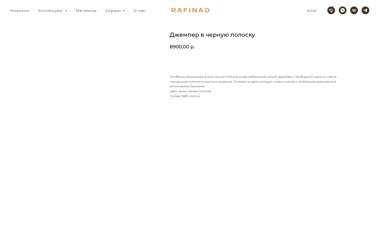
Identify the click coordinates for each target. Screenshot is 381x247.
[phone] (331, 10)
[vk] (354, 10)
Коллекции (51, 10)
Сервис (113, 10)
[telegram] (365, 10)
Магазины (86, 10)
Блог (312, 10)
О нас (139, 10)
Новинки (20, 10)
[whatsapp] (343, 10)
